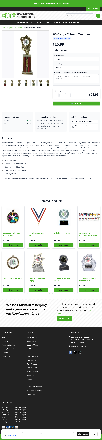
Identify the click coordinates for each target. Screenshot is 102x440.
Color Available (59, 55)
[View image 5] (33, 83)
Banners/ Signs (32, 345)
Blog (47, 22)
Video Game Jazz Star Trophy (37, 279)
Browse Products (24, 22)
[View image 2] (12, 83)
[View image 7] (48, 83)
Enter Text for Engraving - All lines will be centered (70, 72)
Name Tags (31, 375)
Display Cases (32, 368)
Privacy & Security (8, 349)
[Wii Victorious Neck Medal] (38, 217)
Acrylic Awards (32, 337)
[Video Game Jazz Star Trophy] (38, 262)
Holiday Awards (32, 371)
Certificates (31, 349)
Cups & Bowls (32, 360)
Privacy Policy (11, 435)
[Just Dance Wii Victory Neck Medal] (13, 217)
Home (4, 28)
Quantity (58, 91)
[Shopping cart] (98, 16)
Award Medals (32, 341)
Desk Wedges (32, 364)
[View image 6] (40, 83)
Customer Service (8, 345)
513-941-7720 (93, 9)
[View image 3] (19, 83)
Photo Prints (31, 394)
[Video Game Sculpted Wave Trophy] (89, 262)
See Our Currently (51, 3)
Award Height (59, 64)
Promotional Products (73, 22)
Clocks (29, 353)
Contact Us (64, 319)
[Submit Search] (91, 15)
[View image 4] (26, 83)
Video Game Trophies (63, 38)
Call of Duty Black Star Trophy (62, 279)
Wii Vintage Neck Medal (12, 278)
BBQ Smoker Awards (34, 390)
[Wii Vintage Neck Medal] (13, 262)
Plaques (30, 379)
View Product (13, 245)
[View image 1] (5, 83)
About (39, 22)
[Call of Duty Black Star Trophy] (63, 262)
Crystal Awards (32, 356)
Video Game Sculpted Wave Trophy (87, 279)
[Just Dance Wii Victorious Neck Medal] (89, 217)
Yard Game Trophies (34, 387)
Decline (93, 434)
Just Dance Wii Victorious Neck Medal (88, 234)
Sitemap (5, 353)
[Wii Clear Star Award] (63, 217)
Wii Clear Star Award (62, 233)
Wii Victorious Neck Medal (37, 234)
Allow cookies (83, 434)
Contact (56, 22)
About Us (5, 341)
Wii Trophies (18, 28)
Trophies (10, 28)
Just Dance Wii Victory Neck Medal (12, 234)
